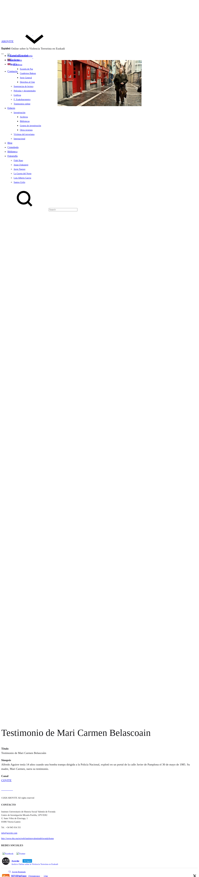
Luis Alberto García (22, 178)
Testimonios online (22, 104)
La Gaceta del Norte (22, 173)
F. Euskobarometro (22, 99)
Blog (9, 143)
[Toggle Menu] (2, 53)
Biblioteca (12, 151)
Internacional (19, 139)
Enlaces (11, 108)
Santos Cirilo (19, 182)
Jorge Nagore (19, 169)
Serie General (26, 78)
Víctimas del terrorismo (24, 134)
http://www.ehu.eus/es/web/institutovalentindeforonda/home (27, 838)
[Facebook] (8, 853)
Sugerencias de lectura (23, 86)
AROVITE (7, 41)
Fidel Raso (18, 160)
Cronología (13, 147)
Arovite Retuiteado (19, 872)
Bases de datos (14, 60)
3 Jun (46, 876)
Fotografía (12, 156)
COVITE (6, 780)
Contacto (12, 71)
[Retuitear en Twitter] (10, 871)
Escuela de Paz (26, 69)
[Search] (39, 209)
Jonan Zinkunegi (21, 165)
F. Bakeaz (18, 64)
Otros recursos (26, 130)
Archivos (24, 117)
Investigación (19, 112)
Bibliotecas (25, 121)
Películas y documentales (25, 91)
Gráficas (17, 95)
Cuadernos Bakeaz (28, 73)
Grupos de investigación (30, 125)
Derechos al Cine (27, 82)
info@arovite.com (9, 833)
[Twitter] (21, 853)
